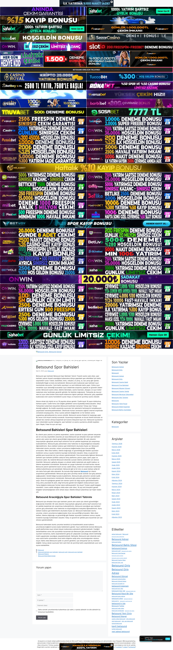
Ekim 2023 (115, 511)
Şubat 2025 (116, 462)
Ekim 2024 (115, 474)
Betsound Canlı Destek (118, 553)
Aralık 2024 (116, 468)
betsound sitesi (117, 599)
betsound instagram (120, 586)
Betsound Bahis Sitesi (124, 545)
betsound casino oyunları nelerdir (119, 558)
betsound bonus (119, 548)
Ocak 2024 (116, 502)
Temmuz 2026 (117, 444)
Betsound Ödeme (43, 554)
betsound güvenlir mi (118, 583)
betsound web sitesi (118, 608)
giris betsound (130, 619)
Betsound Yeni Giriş (122, 613)
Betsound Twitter (118, 606)
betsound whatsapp (118, 610)
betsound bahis (116, 542)
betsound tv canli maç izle (126, 601)
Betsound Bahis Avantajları (121, 410)
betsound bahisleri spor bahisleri (48, 552)
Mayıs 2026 (116, 450)
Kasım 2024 (116, 471)
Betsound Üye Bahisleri (120, 385)
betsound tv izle (118, 603)
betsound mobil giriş (131, 591)
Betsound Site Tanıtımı (120, 397)
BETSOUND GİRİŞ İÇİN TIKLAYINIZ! (86, 70)
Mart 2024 (115, 496)
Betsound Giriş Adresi (120, 571)
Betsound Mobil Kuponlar (121, 407)
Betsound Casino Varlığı (120, 391)
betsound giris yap (117, 562)
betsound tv (115, 601)
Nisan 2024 (116, 493)
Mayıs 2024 (116, 490)
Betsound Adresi (118, 367)
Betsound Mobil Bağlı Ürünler (47, 556)
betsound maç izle (118, 591)
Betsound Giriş (117, 370)
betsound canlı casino (126, 551)
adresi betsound (117, 534)
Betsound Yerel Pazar (119, 404)
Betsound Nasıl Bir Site (122, 593)
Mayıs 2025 (116, 459)
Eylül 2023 (115, 514)
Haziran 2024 (117, 487)
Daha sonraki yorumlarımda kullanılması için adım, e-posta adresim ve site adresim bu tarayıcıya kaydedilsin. (69, 611)
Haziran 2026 (117, 447)
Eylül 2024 (115, 477)
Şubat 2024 (116, 499)
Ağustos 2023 (117, 517)
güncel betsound (117, 623)
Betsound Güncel (120, 576)
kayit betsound (119, 626)
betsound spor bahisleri (75, 552)
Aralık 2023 (116, 505)
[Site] (43, 121)
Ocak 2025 (116, 465)
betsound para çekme (118, 596)
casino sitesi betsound (118, 619)
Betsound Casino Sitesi (119, 560)
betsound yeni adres (129, 610)
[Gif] (86, 167)
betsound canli (63, 552)
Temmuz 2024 (117, 483)
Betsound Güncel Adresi (119, 581)
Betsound (41, 550)
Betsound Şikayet (119, 616)
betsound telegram (128, 598)
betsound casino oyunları (117, 555)
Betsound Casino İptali (120, 382)
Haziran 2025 (116, 456)
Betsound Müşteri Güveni (121, 388)
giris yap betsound (127, 621)
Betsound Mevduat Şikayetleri (122, 394)
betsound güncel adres (119, 579)
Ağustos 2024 (117, 480)
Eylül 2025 (115, 453)
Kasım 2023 (116, 508)
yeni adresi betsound (121, 631)
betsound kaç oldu (117, 588)
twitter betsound (117, 629)
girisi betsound (116, 621)
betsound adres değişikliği (118, 536)
